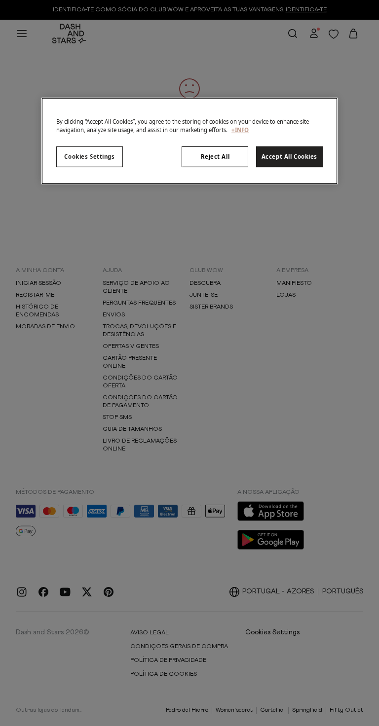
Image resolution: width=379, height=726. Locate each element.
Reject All (215, 156)
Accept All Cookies (289, 156)
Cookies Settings (89, 156)
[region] (189, 141)
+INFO (240, 130)
